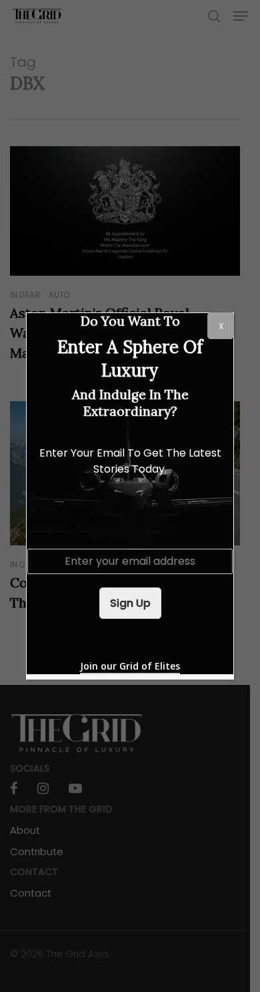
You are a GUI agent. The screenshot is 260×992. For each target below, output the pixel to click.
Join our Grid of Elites (130, 666)
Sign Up (130, 603)
